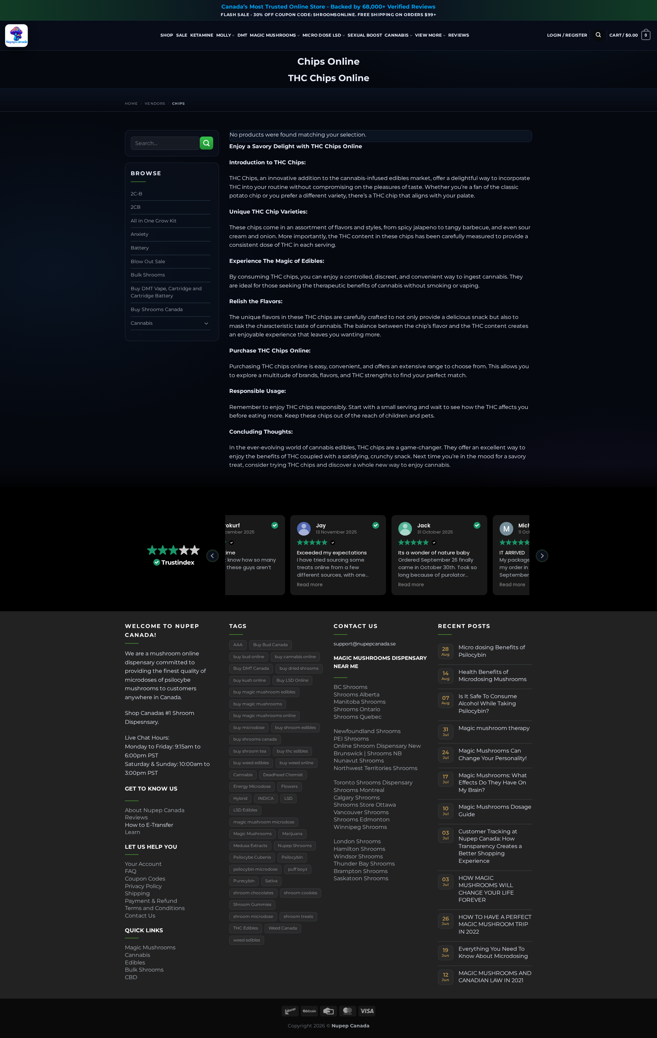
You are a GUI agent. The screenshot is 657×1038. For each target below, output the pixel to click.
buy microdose (249, 727)
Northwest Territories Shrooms (375, 768)
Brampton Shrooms (361, 871)
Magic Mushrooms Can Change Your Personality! (493, 754)
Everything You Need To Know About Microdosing (493, 953)
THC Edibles (245, 928)
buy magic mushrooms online (264, 715)
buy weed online (296, 762)
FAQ (130, 871)
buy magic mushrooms (257, 704)
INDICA (266, 798)
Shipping (137, 893)
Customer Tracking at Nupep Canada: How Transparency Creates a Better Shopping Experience (490, 846)
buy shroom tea (249, 751)
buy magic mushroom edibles (264, 692)
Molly (223, 35)
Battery (140, 248)
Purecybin (244, 881)
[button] (567, 35)
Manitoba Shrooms (360, 702)
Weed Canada (283, 928)
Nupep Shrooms (295, 845)
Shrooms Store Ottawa (365, 805)
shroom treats (298, 916)
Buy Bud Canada (270, 644)
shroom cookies (300, 892)
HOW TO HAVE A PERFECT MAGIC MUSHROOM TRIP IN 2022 (495, 924)
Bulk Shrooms (148, 275)
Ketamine (202, 35)
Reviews (458, 35)
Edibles (135, 962)
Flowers (289, 786)
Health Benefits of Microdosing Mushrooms (493, 676)
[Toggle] (206, 323)
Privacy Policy (143, 886)
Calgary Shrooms (357, 797)
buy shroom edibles (295, 727)
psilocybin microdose (255, 869)
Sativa (271, 881)
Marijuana (292, 833)
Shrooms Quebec (358, 717)
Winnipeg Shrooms (360, 827)
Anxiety (140, 234)
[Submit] (206, 143)
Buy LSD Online (292, 680)
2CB (136, 207)
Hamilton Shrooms (359, 849)
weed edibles (246, 940)
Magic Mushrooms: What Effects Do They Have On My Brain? (493, 782)
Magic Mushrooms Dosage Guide (495, 811)
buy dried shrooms (299, 668)
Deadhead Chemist (283, 774)
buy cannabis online (295, 656)
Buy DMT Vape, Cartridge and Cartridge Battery (166, 292)
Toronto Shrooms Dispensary (373, 782)
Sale (182, 35)
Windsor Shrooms (358, 856)
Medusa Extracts (250, 845)
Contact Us (140, 915)
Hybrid (240, 798)
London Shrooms (357, 841)
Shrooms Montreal (359, 790)
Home (131, 103)
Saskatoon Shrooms (361, 878)
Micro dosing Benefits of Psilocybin (492, 651)
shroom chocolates (253, 892)
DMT (242, 35)
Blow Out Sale (148, 261)
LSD (288, 798)
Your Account (143, 864)
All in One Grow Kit (154, 220)
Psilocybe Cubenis (252, 857)
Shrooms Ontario (357, 709)
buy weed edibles (251, 762)
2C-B (136, 193)
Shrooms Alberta (357, 694)
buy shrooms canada (255, 739)
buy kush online (249, 680)
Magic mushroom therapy (494, 728)
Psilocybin (292, 857)
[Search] (598, 35)
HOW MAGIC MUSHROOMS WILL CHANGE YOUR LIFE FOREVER (486, 889)
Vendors (155, 103)
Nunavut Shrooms (359, 760)
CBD (131, 977)
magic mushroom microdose (263, 822)
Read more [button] (247, 585)
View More (428, 35)
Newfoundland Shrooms (367, 731)
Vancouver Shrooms (361, 812)
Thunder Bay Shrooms (364, 863)
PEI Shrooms (351, 738)
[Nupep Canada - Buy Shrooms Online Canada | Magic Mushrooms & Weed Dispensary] (39, 35)
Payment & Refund (152, 901)
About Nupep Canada (154, 810)
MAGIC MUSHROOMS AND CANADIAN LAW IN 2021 (495, 977)
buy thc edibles (292, 751)
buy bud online (248, 656)
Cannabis (397, 35)
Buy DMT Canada (251, 668)
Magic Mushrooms (273, 35)
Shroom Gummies (252, 904)
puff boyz (297, 869)
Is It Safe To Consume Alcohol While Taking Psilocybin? (488, 703)
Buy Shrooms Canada (157, 309)
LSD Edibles (245, 810)
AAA (238, 644)
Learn (132, 832)
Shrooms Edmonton (362, 819)
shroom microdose (253, 916)
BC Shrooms (351, 687)
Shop (166, 35)
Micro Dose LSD (321, 35)
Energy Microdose (252, 786)
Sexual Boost (365, 35)
